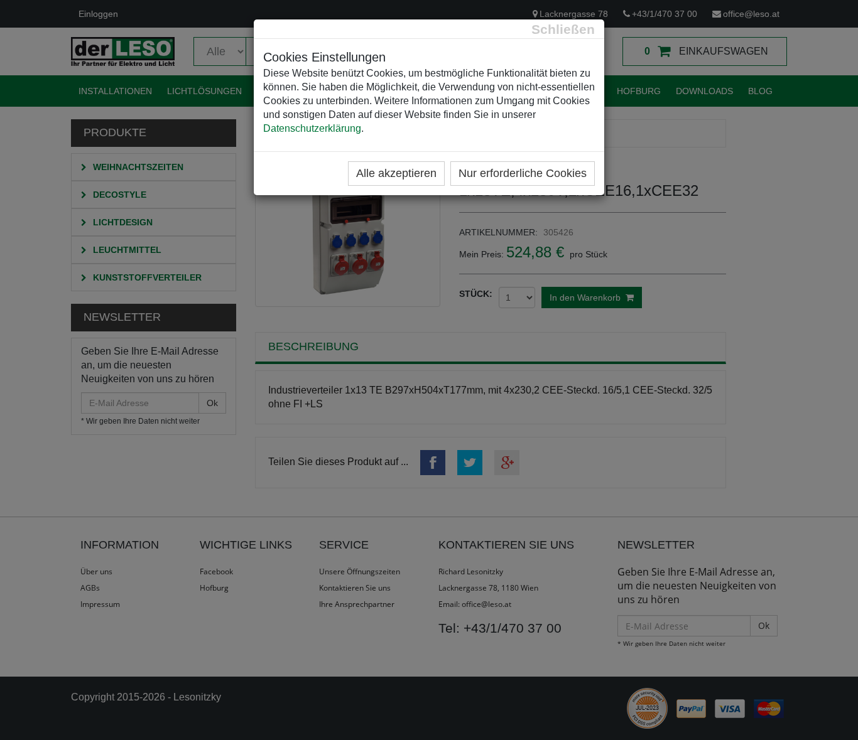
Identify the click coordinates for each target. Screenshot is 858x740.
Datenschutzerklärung (312, 128)
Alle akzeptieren (396, 173)
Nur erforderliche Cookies (523, 173)
